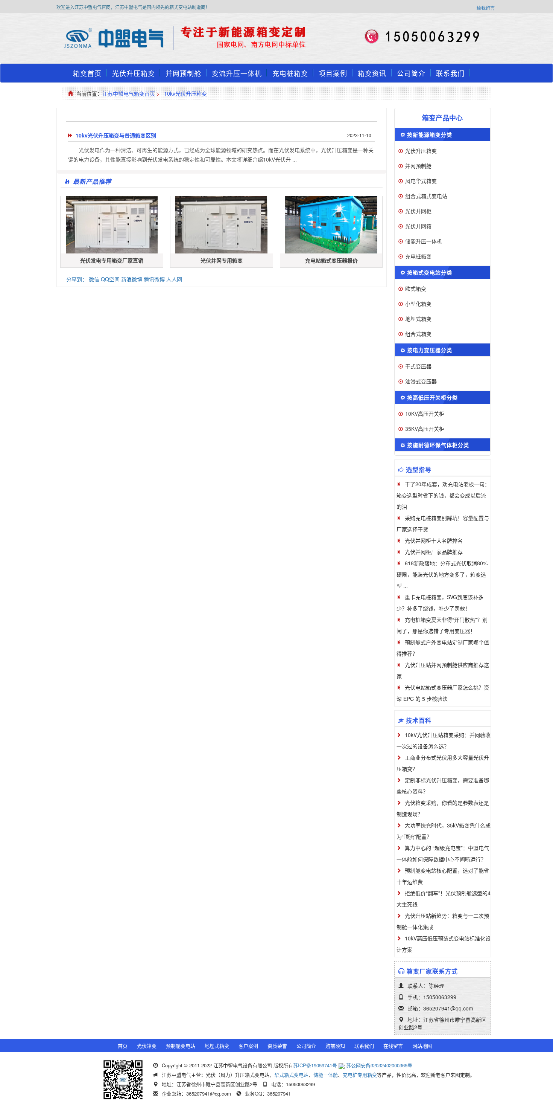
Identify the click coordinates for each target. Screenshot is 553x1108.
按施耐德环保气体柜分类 (438, 445)
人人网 (174, 279)
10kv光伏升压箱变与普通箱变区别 (116, 135)
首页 (123, 1045)
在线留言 (393, 1045)
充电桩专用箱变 (360, 1074)
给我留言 (486, 8)
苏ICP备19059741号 (315, 1065)
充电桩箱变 (290, 73)
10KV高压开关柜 (424, 413)
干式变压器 (418, 366)
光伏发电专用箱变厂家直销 (111, 260)
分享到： (76, 279)
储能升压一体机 (423, 241)
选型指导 (418, 469)
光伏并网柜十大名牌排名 (434, 540)
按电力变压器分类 (429, 350)
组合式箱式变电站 (426, 196)
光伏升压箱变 (133, 73)
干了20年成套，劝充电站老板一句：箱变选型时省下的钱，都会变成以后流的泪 (443, 495)
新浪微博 (131, 279)
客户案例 (248, 1045)
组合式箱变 (418, 333)
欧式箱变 (415, 288)
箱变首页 (87, 73)
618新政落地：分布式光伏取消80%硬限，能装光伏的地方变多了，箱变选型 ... (442, 574)
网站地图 (422, 1045)
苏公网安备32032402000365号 (379, 1065)
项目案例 (333, 73)
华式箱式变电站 (291, 1074)
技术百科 (418, 720)
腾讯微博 (154, 279)
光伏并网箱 (418, 226)
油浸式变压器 (421, 381)
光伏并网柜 (418, 211)
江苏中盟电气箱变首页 (128, 93)
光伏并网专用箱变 (222, 260)
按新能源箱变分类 (429, 134)
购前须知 (335, 1045)
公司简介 (411, 73)
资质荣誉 (277, 1045)
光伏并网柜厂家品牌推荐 (434, 552)
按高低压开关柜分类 (432, 397)
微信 (94, 279)
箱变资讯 (372, 73)
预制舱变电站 (180, 1045)
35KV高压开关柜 (424, 428)
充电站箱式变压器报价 (331, 260)
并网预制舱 (183, 73)
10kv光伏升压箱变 (185, 93)
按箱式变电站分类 (429, 272)
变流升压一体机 (237, 73)
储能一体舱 (325, 1074)
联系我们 (450, 73)
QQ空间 (110, 279)
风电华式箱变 (421, 181)
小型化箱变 (418, 303)
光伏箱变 (146, 1045)
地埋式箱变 (418, 318)
